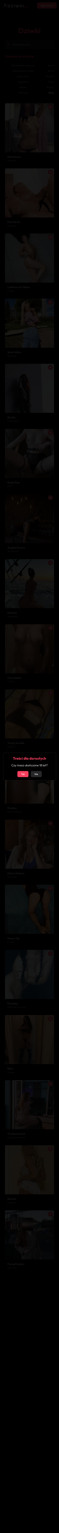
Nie (36, 774)
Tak (23, 774)
